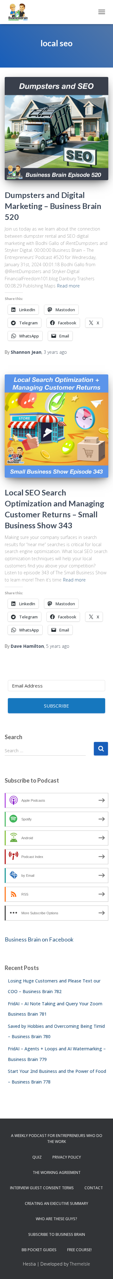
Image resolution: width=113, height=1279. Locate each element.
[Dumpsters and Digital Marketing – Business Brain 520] (56, 128)
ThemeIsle (80, 1264)
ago (55, 352)
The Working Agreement (57, 1172)
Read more (68, 286)
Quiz (37, 1157)
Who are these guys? (56, 1218)
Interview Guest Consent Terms (42, 1187)
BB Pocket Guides (39, 1249)
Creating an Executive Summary (56, 1203)
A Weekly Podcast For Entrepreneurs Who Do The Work (56, 1138)
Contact (93, 1187)
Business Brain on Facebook (39, 939)
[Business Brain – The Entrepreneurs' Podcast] (20, 12)
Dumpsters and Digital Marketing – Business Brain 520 (53, 205)
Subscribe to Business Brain (56, 1234)
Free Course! (79, 1249)
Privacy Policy (66, 1157)
